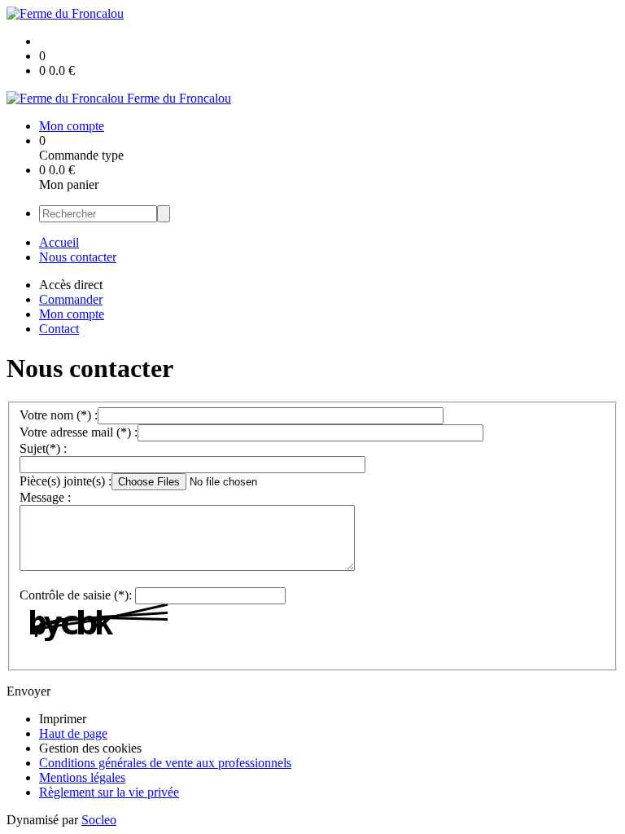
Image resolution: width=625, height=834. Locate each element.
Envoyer (28, 691)
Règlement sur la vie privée (109, 792)
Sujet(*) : (43, 448)
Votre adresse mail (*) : (79, 432)
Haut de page (73, 733)
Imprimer (62, 719)
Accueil (59, 242)
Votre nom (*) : (59, 415)
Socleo (98, 820)
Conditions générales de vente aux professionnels (165, 763)
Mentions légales (82, 777)
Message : (45, 497)
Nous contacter (77, 257)
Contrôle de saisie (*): (76, 595)
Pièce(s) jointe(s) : (65, 481)
